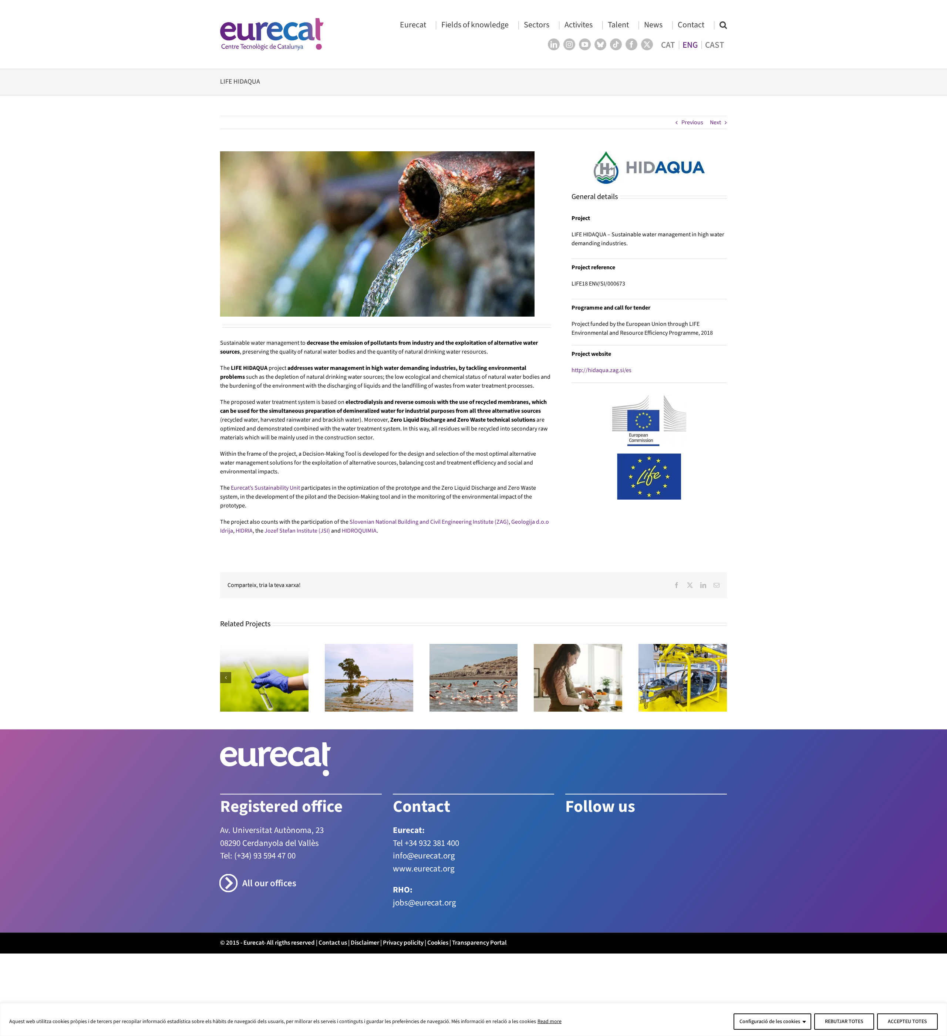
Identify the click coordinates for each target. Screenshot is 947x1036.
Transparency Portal (479, 942)
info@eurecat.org (424, 856)
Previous (692, 122)
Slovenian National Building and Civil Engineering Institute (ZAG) (429, 522)
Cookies (437, 942)
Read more (549, 1021)
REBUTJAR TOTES (844, 1021)
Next (715, 122)
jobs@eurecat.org (424, 903)
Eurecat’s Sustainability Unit (265, 488)
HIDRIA (244, 531)
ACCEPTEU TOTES (907, 1021)
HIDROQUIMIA (359, 531)
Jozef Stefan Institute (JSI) (297, 531)
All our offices (269, 883)
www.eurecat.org (424, 869)
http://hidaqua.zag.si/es (601, 370)
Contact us (333, 942)
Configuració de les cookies (769, 1021)
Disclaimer (365, 942)
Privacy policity (403, 942)
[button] (723, 24)
